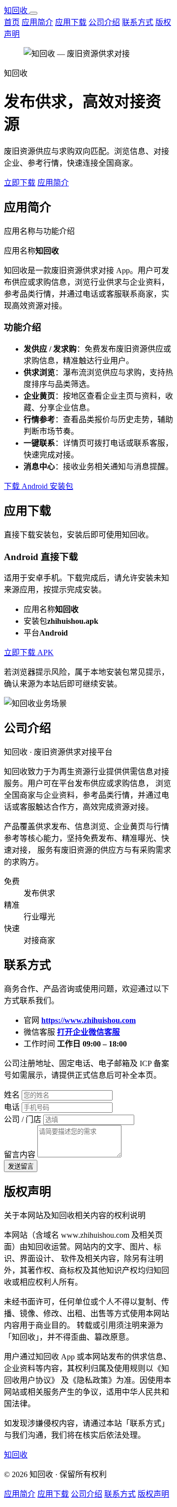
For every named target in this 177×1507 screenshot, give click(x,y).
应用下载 (71, 22)
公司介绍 (104, 22)
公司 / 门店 (22, 1119)
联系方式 (137, 22)
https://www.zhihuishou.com (88, 1020)
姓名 (12, 1095)
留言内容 (19, 1154)
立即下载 (19, 183)
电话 (12, 1107)
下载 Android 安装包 (38, 486)
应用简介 (37, 22)
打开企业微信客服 (88, 1032)
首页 (12, 22)
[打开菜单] (33, 13)
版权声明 (153, 1494)
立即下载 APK (29, 652)
